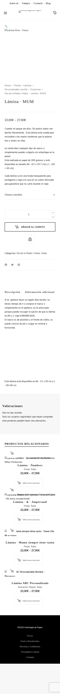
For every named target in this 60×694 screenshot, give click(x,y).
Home (8, 85)
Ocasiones (35, 89)
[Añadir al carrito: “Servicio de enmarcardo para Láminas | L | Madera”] (11, 344)
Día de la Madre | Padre (16, 93)
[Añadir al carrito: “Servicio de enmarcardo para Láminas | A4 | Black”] (11, 365)
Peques (32, 587)
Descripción (12, 292)
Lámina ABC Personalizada (30, 583)
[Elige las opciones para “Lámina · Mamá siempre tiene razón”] (11, 530)
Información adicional (39, 292)
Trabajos (26, 3)
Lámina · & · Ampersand (30, 501)
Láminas (27, 85)
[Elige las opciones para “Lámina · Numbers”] (11, 453)
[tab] (12, 292)
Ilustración (23, 587)
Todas (44, 253)
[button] (6, 26)
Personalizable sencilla (16, 89)
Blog (48, 3)
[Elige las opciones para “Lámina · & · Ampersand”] (11, 490)
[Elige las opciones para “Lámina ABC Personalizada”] (11, 571)
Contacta (38, 3)
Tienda (17, 85)
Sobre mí (14, 3)
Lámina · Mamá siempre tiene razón (30, 542)
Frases (27, 469)
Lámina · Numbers (30, 465)
